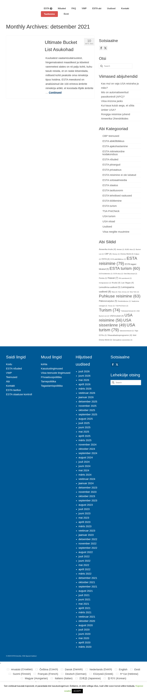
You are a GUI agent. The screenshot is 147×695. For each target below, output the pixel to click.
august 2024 (86, 457)
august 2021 (86, 590)
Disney (116, 254)
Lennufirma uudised (109, 287)
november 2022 (87, 543)
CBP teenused (110, 136)
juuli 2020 (84, 629)
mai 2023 (84, 517)
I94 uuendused (125, 278)
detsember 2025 (88, 401)
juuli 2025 (84, 423)
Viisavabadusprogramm (119, 335)
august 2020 (86, 625)
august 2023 (86, 504)
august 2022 (86, 552)
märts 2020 (85, 646)
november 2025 (87, 405)
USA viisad (108, 221)
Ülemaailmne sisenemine (122, 340)
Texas (111, 306)
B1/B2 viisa (130, 249)
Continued (55, 92)
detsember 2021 (88, 578)
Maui (114, 292)
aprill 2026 (84, 384)
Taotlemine (49, 14)
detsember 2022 (88, 539)
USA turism (108, 216)
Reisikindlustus (124, 301)
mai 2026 (84, 380)
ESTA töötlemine (112, 200)
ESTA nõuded (110, 159)
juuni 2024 (84, 466)
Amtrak (120, 249)
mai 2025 (84, 431)
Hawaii (113, 278)
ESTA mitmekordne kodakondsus (113, 153)
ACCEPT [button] (77, 691)
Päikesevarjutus (108, 301)
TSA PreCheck (110, 211)
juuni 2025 (84, 427)
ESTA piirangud (111, 164)
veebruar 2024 (87, 479)
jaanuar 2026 (86, 397)
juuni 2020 (84, 633)
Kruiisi (116, 283)
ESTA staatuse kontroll (19, 394)
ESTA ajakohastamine (115, 146)
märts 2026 (85, 388)
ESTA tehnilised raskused (117, 195)
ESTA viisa (118, 274)
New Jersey (123, 292)
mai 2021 (84, 603)
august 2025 (86, 418)
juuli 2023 (84, 509)
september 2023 (88, 500)
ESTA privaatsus (111, 169)
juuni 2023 (84, 513)
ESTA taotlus (13, 390)
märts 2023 (85, 526)
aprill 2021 (84, 608)
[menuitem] (65, 14)
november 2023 (87, 491)
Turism (109, 310)
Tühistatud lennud (128, 311)
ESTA (106, 259)
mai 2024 (84, 470)
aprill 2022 (84, 569)
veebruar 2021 (87, 616)
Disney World (127, 254)
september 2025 (88, 414)
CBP (108, 254)
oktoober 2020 (87, 621)
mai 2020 (84, 638)
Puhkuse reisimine (119, 296)
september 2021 (88, 586)
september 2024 (88, 453)
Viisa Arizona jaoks (112, 101)
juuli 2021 (84, 595)
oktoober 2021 (87, 582)
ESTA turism (109, 206)
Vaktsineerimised (127, 331)
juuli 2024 (84, 461)
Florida (103, 278)
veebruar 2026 (87, 393)
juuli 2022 (84, 556)
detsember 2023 (88, 487)
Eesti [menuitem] (137, 669)
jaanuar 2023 (86, 535)
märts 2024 (85, 474)
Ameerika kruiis (107, 249)
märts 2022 (85, 573)
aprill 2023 (84, 522)
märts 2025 (85, 440)
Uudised (107, 226)
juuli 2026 (84, 371)
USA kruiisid (117, 316)
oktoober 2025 (87, 410)
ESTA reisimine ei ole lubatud (119, 175)
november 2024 (87, 444)
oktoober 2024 (87, 448)
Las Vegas (127, 283)
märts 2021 (85, 612)
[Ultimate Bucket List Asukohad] (23, 52)
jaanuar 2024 (86, 483)
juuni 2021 (84, 599)
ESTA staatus (110, 185)
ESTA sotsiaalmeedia (114, 180)
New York (134, 292)
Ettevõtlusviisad (130, 274)
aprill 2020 (84, 642)
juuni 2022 (84, 560)
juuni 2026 (84, 375)
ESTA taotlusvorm (112, 190)
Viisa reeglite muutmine (115, 231)
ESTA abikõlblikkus (113, 141)
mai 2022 (84, 565)
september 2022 (88, 547)
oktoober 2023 (87, 496)
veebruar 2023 (87, 530)
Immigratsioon (105, 283)
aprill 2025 (84, 436)
